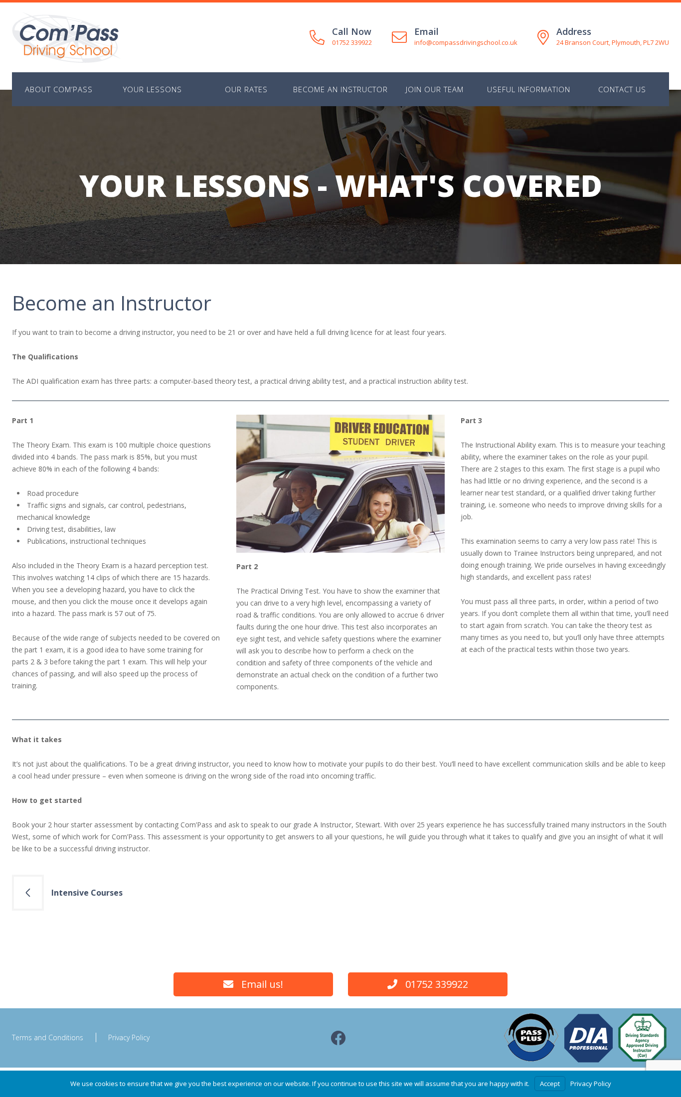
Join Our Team (435, 89)
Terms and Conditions (47, 1037)
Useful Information (528, 89)
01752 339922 (352, 42)
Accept (550, 1083)
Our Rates (246, 89)
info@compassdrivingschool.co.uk (465, 42)
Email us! (262, 984)
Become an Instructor (340, 89)
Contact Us (622, 89)
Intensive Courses (87, 892)
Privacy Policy (129, 1037)
